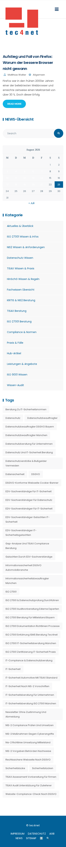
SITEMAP (31, 838)
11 (16, 178)
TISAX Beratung (16, 311)
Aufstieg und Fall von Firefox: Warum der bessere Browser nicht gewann (28, 62)
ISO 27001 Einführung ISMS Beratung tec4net (32, 634)
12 (24, 178)
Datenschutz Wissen (20, 258)
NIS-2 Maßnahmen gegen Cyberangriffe (30, 734)
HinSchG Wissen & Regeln (23, 279)
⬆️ (41, 838)
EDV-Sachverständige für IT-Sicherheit (29, 491)
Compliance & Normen (21, 332)
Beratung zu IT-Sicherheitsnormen (26, 409)
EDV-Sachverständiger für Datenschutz (29, 500)
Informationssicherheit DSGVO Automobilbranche (23, 568)
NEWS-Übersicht (19, 119)
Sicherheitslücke (15, 768)
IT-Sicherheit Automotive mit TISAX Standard (31, 677)
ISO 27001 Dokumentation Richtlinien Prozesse (33, 626)
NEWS (19, 838)
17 (7, 184)
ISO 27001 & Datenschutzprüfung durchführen (32, 600)
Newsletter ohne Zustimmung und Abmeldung (26, 714)
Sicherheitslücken (42, 768)
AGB (51, 833)
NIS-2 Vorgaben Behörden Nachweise (28, 751)
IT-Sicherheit (13, 669)
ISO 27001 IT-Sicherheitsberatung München (31, 643)
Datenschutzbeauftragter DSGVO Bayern (30, 426)
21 (42, 184)
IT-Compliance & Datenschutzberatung (29, 660)
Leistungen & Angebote (22, 364)
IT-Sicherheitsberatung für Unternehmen (30, 695)
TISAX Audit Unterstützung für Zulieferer (29, 785)
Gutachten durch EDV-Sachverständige (29, 556)
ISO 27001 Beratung (19, 321)
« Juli (31, 203)
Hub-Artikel (14, 353)
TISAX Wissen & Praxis (20, 268)
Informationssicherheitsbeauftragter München (27, 581)
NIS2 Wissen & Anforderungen (26, 247)
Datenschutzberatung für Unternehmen (29, 444)
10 (7, 178)
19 (24, 184)
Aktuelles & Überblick (20, 226)
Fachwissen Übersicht (20, 289)
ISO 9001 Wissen (17, 374)
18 (16, 184)
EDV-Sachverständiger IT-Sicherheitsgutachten (21, 533)
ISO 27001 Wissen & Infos (22, 236)
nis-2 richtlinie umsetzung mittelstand (28, 742)
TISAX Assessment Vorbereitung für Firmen (31, 777)
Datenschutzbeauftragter (42, 418)
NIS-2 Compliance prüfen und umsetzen (30, 725)
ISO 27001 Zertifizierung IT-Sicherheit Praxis (31, 652)
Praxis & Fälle (15, 343)
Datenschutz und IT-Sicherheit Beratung (29, 452)
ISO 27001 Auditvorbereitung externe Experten (32, 609)
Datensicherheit (15, 474)
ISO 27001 (11, 591)
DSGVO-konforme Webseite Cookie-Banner (32, 483)
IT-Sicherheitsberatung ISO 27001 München (31, 703)
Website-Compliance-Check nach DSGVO (31, 794)
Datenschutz (13, 418)
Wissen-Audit (15, 385)
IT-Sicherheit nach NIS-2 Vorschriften (27, 686)
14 (42, 178)
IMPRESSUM (17, 833)
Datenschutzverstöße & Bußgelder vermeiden (26, 463)
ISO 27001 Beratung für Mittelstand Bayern (30, 617)
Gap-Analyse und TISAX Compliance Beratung (27, 546)
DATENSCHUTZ (37, 833)
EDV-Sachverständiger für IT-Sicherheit (29, 508)
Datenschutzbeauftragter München (26, 435)
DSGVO (35, 474)
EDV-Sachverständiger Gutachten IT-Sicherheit (28, 519)
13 (33, 178)
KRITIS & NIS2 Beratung (21, 300)
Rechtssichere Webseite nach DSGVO (28, 759)
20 (33, 184)
